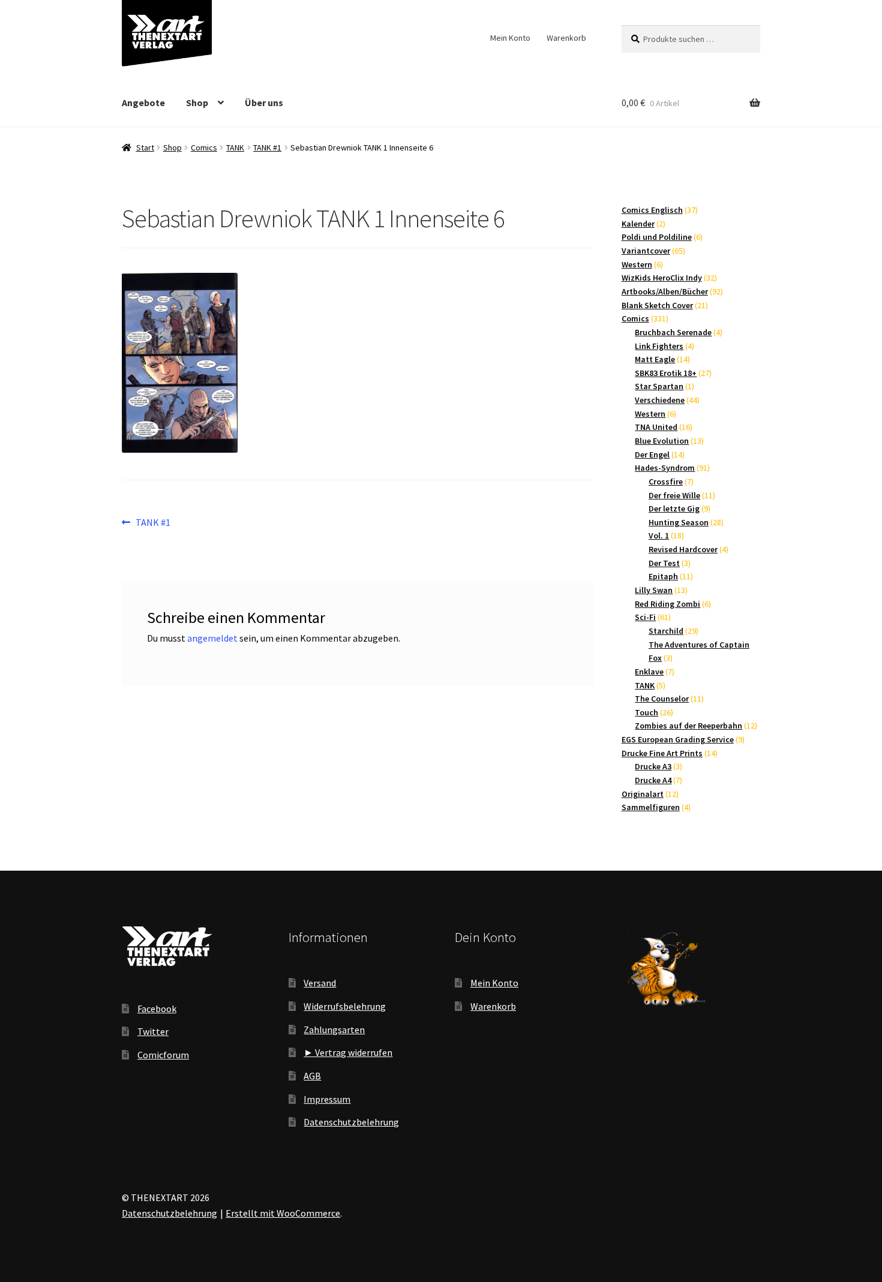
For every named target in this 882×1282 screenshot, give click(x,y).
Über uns (264, 103)
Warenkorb (566, 37)
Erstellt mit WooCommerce (283, 1213)
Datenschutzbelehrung (351, 1122)
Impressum (327, 1099)
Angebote (143, 103)
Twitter (153, 1031)
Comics (204, 147)
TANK (235, 147)
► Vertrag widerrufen (348, 1052)
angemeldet (212, 638)
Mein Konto (510, 37)
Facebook (156, 1009)
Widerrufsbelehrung (345, 1006)
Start (145, 147)
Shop (197, 103)
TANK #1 (267, 147)
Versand (320, 983)
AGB (312, 1076)
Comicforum (163, 1055)
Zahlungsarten (334, 1030)
